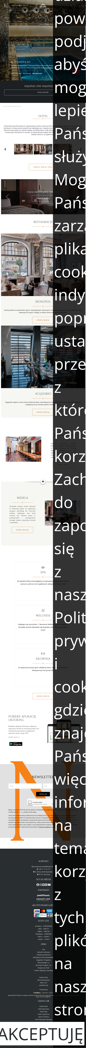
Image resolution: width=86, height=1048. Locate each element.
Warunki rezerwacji (43, 952)
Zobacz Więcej (49, 68)
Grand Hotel (43, 1006)
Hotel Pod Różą (43, 1017)
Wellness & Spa (37, 73)
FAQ (43, 949)
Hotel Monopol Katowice (43, 1019)
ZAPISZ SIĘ (43, 794)
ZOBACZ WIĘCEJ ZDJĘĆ (43, 167)
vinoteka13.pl (43, 985)
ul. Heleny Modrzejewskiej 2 (44, 872)
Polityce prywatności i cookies (48, 827)
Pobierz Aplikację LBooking (43, 970)
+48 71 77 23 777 (44, 869)
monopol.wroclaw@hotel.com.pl (44, 867)
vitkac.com (43, 983)
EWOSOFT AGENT (48, 993)
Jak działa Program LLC (43, 965)
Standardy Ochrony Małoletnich (43, 957)
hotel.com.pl (43, 977)
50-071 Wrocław (44, 874)
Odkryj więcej (43, 320)
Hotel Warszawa (43, 1009)
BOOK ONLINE (43, 92)
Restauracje (27, 73)
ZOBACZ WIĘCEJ (43, 198)
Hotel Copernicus (43, 1014)
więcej (17, 737)
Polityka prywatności (44, 955)
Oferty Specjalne (16, 73)
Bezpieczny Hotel (43, 968)
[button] (6, 64)
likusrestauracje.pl (44, 980)
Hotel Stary (43, 1012)
